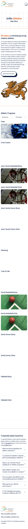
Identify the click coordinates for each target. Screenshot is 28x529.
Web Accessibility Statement (8, 513)
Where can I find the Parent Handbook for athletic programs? (13, 464)
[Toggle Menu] (25, 4)
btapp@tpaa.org (9, 443)
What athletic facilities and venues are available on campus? (13, 471)
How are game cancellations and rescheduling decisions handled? (13, 478)
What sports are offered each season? (10, 485)
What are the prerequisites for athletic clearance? (12, 450)
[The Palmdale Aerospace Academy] (7, 4)
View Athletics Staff (8, 74)
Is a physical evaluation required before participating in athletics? (12, 457)
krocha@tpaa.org (7, 445)
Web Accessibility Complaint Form (10, 517)
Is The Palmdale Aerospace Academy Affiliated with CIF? (11, 492)
